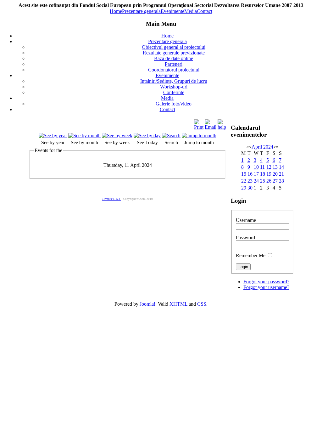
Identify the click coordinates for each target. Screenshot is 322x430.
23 (250, 181)
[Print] (198, 127)
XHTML (178, 304)
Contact (204, 11)
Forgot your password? (266, 281)
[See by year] (53, 135)
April (257, 147)
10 (256, 167)
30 (250, 187)
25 (262, 181)
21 (281, 174)
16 (250, 174)
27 (275, 181)
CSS (201, 304)
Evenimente (172, 11)
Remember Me (250, 255)
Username (246, 220)
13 (275, 167)
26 (268, 181)
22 (243, 181)
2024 (268, 147)
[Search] (171, 135)
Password (245, 237)
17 (256, 174)
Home (116, 11)
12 (268, 167)
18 (262, 174)
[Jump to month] (199, 135)
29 (243, 187)
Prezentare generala (141, 11)
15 (243, 174)
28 (281, 181)
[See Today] (147, 135)
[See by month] (84, 135)
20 (275, 174)
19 (268, 174)
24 (256, 181)
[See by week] (117, 135)
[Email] (210, 127)
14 (281, 167)
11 (262, 167)
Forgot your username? (266, 287)
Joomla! (147, 304)
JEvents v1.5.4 (111, 199)
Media (190, 11)
